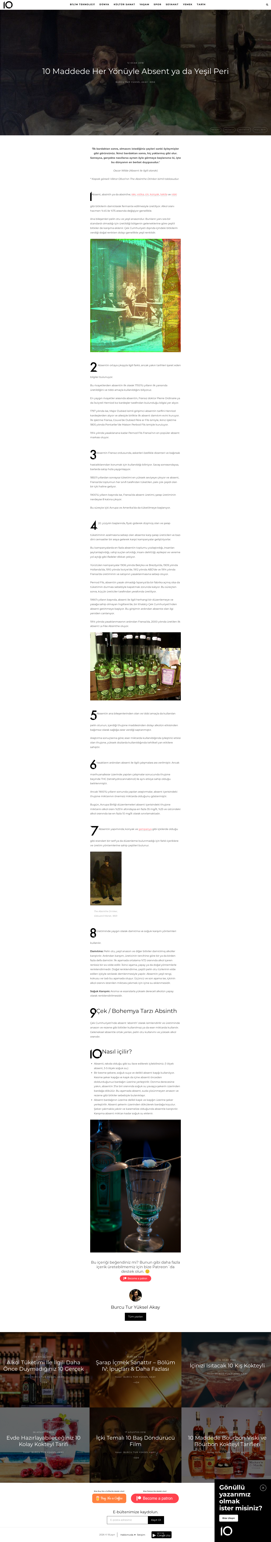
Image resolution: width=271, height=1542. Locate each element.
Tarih (201, 4)
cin (147, 194)
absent (215, 130)
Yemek (187, 4)
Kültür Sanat (124, 4)
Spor (157, 4)
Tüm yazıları (135, 1316)
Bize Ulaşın (228, 1518)
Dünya (104, 4)
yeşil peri (260, 130)
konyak (154, 194)
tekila (163, 194)
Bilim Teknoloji (82, 4)
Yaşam (144, 4)
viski (174, 194)
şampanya (145, 829)
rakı (133, 194)
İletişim (141, 1534)
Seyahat (172, 4)
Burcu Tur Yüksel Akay (132, 82)
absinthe (244, 130)
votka (140, 194)
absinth (229, 130)
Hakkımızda (126, 1534)
